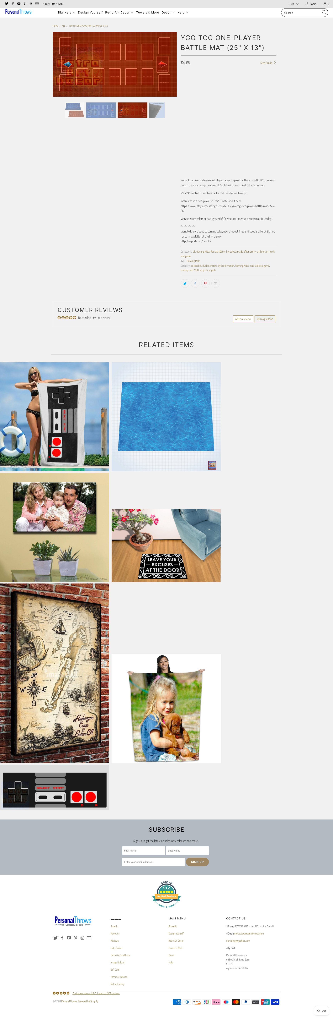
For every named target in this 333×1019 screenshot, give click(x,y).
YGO (196, 270)
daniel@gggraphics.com (238, 940)
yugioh (212, 270)
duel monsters (209, 265)
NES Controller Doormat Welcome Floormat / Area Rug (54, 787)
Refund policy (117, 984)
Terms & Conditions (120, 955)
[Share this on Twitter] (185, 283)
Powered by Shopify (88, 1001)
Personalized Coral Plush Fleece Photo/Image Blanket (166, 708)
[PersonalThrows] (28, 12)
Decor (167, 12)
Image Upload (117, 962)
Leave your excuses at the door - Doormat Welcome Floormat (166, 545)
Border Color (188, 124)
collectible (196, 265)
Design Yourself (90, 12)
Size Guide (266, 63)
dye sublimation (226, 265)
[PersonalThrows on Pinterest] (24, 3)
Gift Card (115, 969)
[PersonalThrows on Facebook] (12, 3)
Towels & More (147, 12)
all (194, 251)
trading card (187, 270)
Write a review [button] (243, 319)
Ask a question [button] (265, 319)
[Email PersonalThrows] (37, 3)
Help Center (116, 948)
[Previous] (59, 94)
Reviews (115, 940)
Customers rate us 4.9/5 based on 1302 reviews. (96, 993)
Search (114, 926)
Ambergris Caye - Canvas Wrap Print (54, 673)
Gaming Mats (203, 251)
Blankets (65, 12)
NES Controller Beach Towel (54, 416)
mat (252, 265)
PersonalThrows (69, 1001)
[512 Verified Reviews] (166, 910)
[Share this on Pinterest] (205, 283)
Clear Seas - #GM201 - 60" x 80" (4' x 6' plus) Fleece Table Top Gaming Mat (166, 416)
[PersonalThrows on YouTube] (18, 3)
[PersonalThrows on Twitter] (6, 3)
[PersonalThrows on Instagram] (31, 3)
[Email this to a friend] (215, 283)
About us (115, 933)
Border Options (189, 90)
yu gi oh (204, 270)
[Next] (170, 94)
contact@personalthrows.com (249, 933)
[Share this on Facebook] (195, 283)
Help (181, 12)
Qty (183, 141)
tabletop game (262, 265)
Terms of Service (119, 976)
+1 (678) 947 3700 (52, 3)
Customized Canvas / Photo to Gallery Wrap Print (54, 527)
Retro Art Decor (118, 12)
